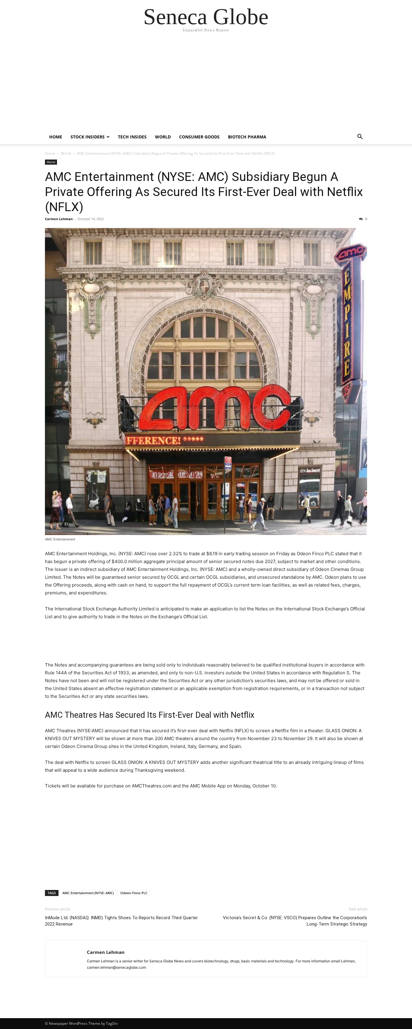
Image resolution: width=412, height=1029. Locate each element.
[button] (360, 137)
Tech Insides (132, 137)
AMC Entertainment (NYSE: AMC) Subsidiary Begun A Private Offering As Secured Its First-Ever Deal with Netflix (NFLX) (204, 191)
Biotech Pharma (247, 137)
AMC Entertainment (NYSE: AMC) (88, 893)
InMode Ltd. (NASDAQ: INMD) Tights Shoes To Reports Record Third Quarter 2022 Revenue (121, 921)
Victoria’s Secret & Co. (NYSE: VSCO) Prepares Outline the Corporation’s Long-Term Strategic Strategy (295, 921)
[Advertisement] (206, 84)
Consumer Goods (199, 137)
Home (55, 137)
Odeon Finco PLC (133, 893)
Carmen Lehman (59, 219)
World (163, 137)
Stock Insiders (88, 137)
